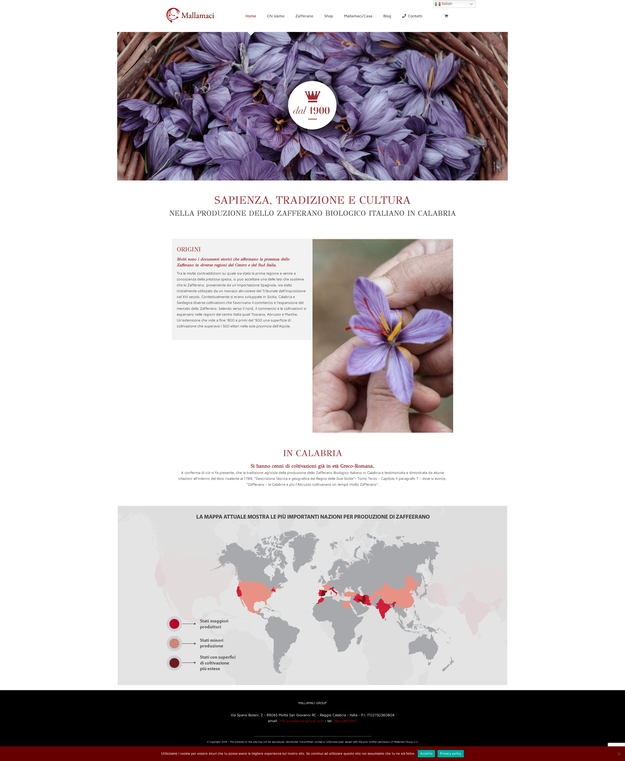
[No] (618, 753)
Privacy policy (450, 753)
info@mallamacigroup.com (301, 721)
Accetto (426, 753)
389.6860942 (345, 721)
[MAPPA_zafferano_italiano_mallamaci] (312, 507)
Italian (446, 3)
